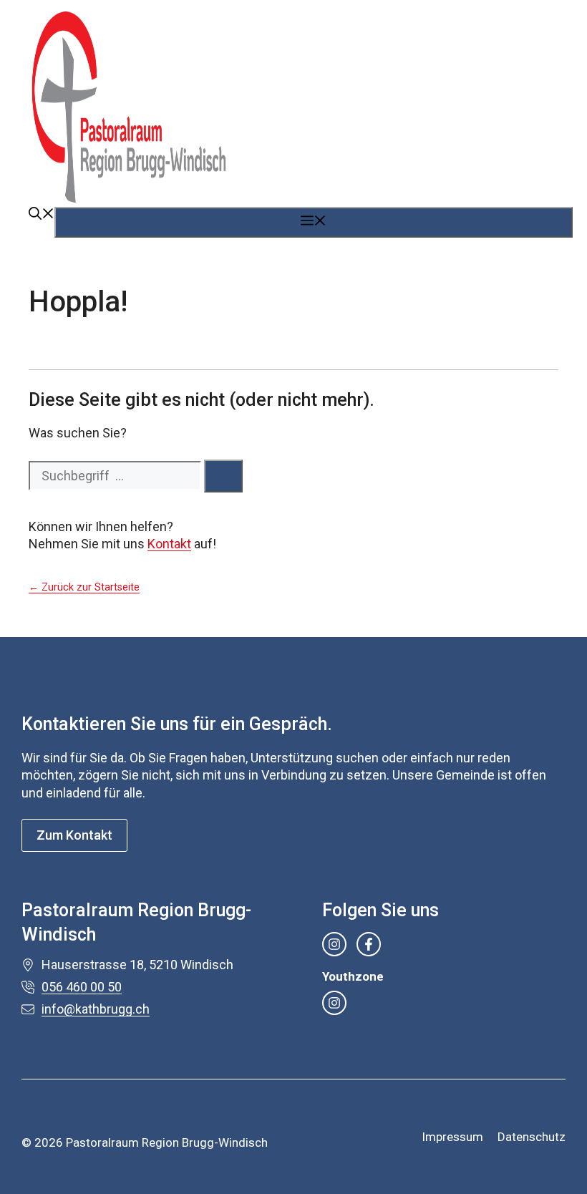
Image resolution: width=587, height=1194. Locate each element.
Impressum (452, 1137)
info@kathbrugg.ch (96, 1008)
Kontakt (169, 543)
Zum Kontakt (74, 835)
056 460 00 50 (82, 986)
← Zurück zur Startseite (84, 587)
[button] (41, 215)
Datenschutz (532, 1137)
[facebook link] (368, 944)
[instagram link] (334, 944)
